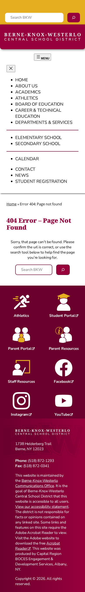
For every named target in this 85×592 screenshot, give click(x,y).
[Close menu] (11, 68)
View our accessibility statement (41, 506)
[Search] (73, 17)
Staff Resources (21, 381)
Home (12, 204)
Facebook (62, 381)
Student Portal (62, 315)
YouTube (61, 414)
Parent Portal (19, 348)
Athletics (21, 315)
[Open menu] (42, 57)
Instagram (19, 414)
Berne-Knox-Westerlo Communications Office (36, 483)
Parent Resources (64, 348)
